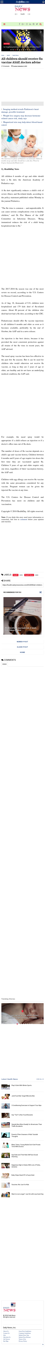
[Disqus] (22, 693)
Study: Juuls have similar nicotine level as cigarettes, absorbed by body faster (21, 610)
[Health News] (22, 14)
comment (23, 519)
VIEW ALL (39, 1079)
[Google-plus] (23, 24)
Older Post (22, 647)
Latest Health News (9, 1079)
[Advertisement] (22, 18)
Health (8, 55)
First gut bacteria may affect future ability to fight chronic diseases (22, 1016)
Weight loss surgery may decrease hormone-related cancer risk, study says (21, 117)
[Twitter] (37, 24)
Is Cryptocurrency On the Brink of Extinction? (22, 47)
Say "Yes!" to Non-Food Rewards (22, 1115)
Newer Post (22, 642)
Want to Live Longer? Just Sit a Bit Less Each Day (28, 1194)
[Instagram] (27, 24)
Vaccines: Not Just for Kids (20, 1184)
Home (2, 55)
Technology (6, 43)
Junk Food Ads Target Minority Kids (23, 1096)
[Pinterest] (33, 24)
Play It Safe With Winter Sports (22, 1085)
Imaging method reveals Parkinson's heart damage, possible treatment (20, 110)
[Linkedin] (30, 24)
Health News (15, 55)
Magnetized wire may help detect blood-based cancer (21, 123)
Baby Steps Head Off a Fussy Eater (23, 1175)
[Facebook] (19, 24)
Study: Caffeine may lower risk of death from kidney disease (20, 629)
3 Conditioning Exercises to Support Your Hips (26, 1105)
